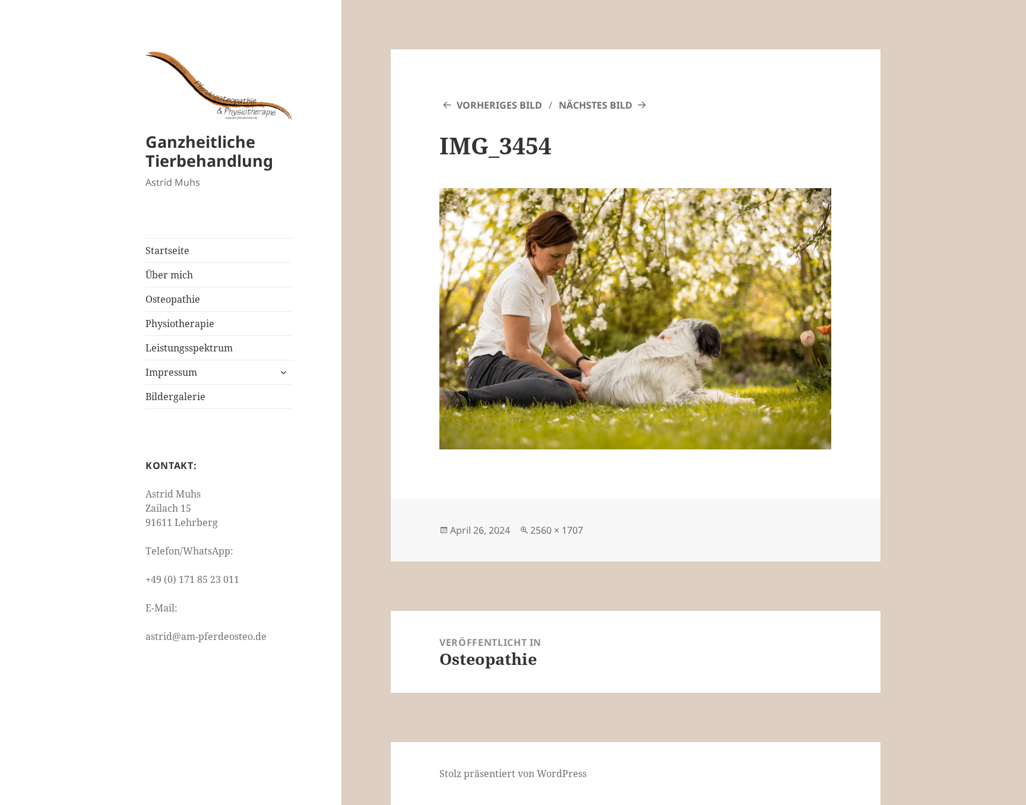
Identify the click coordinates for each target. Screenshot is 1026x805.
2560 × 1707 (556, 530)
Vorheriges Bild (499, 105)
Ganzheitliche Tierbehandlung (209, 151)
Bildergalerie (175, 396)
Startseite (167, 250)
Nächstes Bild (595, 105)
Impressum (171, 372)
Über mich (169, 274)
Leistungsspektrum (189, 347)
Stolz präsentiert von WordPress (513, 773)
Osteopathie (172, 299)
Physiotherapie (179, 323)
